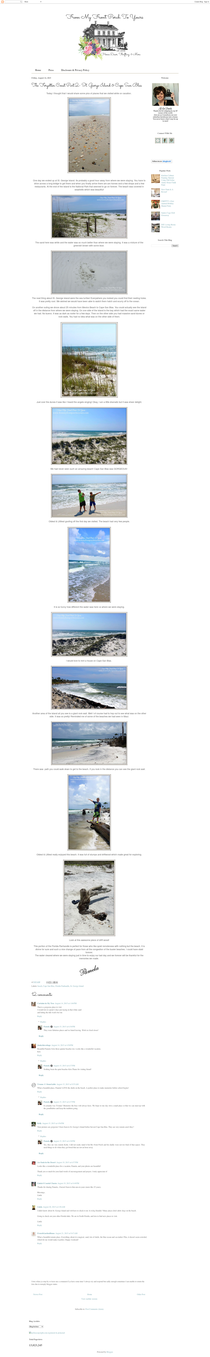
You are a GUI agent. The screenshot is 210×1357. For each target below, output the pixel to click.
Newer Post (37, 1294)
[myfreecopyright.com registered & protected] (47, 1332)
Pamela (47, 1026)
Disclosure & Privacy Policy (75, 70)
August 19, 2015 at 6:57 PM (67, 1162)
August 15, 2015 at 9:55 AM (68, 1084)
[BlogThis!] (50, 982)
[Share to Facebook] (54, 982)
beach (40, 986)
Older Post (141, 1294)
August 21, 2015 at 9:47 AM (66, 1233)
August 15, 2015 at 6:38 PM (64, 1141)
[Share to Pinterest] (57, 982)
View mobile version (89, 1299)
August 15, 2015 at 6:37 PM (64, 1065)
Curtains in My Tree (45, 1003)
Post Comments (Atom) (94, 1309)
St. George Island (77, 986)
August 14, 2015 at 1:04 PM (66, 1003)
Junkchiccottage (44, 1045)
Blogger (110, 1352)
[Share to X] (52, 982)
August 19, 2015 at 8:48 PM (68, 1183)
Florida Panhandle (62, 986)
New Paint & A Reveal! (167, 190)
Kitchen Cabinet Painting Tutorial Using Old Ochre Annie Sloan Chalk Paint (168, 180)
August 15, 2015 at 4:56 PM (53, 1123)
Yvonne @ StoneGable (46, 1084)
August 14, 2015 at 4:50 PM (62, 1045)
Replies (43, 1021)
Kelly (39, 1123)
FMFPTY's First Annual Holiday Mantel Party (167, 203)
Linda (39, 1206)
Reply (39, 1016)
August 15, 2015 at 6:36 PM (64, 1026)
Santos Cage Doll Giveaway (168, 213)
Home (38, 70)
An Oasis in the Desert (46, 1162)
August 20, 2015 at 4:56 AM (54, 1207)
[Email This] (47, 982)
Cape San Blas (48, 986)
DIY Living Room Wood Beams (168, 225)
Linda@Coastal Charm (47, 1183)
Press (51, 70)
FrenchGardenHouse (46, 1233)
